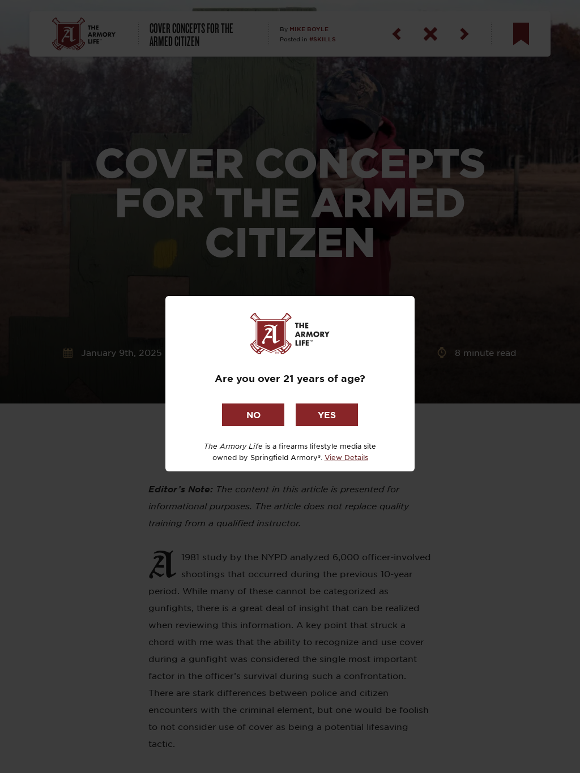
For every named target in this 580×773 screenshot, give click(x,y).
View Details (346, 457)
